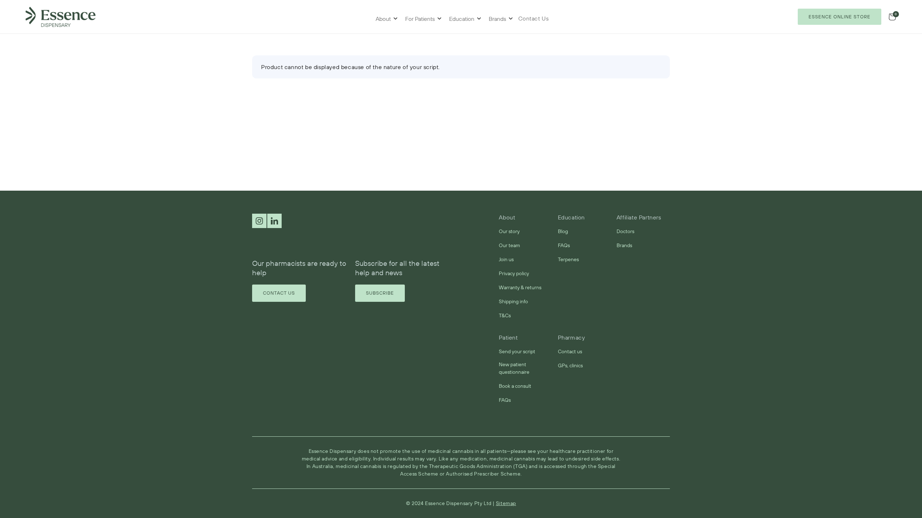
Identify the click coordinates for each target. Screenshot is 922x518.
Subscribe (380, 293)
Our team (509, 245)
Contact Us (279, 293)
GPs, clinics (570, 365)
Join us (506, 259)
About (383, 18)
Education (461, 18)
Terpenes (568, 259)
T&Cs (505, 315)
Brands (497, 18)
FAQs (564, 245)
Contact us (570, 351)
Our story (509, 231)
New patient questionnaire (514, 368)
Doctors (625, 231)
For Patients (420, 18)
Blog (563, 231)
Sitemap (506, 503)
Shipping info (513, 301)
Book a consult (515, 386)
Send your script (517, 351)
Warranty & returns (520, 287)
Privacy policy (514, 273)
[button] (892, 17)
